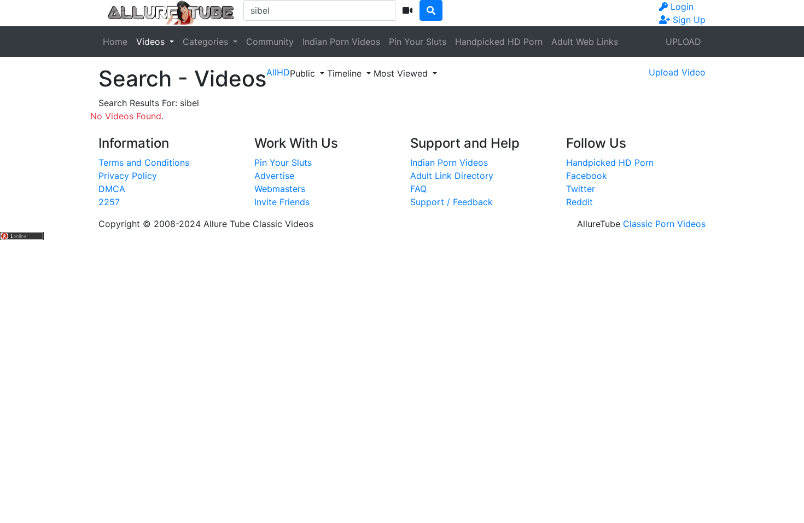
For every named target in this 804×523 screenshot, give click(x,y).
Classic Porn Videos (664, 223)
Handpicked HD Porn (499, 41)
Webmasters (279, 188)
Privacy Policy (127, 175)
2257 (109, 201)
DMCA (111, 188)
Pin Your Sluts (417, 41)
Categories (207, 41)
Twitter (580, 188)
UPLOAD (683, 41)
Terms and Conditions (143, 162)
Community (270, 41)
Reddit (579, 201)
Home (115, 41)
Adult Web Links (584, 41)
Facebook (586, 175)
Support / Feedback (451, 201)
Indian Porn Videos (341, 41)
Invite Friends (282, 201)
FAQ (418, 188)
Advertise (274, 175)
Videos (151, 41)
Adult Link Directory (451, 175)
